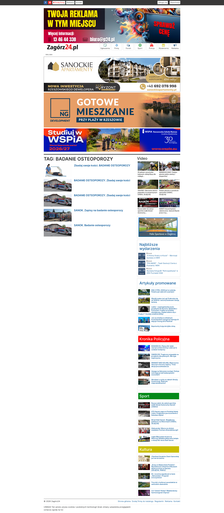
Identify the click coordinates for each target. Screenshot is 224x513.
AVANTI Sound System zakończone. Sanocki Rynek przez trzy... (169, 211)
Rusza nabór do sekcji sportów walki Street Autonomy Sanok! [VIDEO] (163, 405)
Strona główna (124, 501)
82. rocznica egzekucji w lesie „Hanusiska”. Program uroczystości (163, 476)
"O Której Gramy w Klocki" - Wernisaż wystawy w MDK (162, 255)
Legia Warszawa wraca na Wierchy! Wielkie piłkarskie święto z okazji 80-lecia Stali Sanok (164, 438)
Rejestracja (175, 2)
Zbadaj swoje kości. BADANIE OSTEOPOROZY (102, 165)
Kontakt (79, 2)
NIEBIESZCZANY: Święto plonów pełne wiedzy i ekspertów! (168, 174)
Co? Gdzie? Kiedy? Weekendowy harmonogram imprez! (164, 491)
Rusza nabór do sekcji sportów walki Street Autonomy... (145, 211)
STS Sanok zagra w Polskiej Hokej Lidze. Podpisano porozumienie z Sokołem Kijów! (164, 413)
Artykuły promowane (157, 283)
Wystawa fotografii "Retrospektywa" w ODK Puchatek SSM (162, 271)
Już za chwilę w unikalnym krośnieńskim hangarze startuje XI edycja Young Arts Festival (165, 319)
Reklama (70, 2)
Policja (151, 48)
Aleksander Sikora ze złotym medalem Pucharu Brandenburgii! (164, 429)
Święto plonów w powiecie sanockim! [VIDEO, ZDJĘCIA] (168, 192)
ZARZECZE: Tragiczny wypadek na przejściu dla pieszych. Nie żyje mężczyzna (165, 356)
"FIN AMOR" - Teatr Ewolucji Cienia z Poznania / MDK (162, 263)
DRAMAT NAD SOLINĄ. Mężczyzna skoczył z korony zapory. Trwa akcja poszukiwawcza (164, 364)
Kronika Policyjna (154, 339)
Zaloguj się (162, 2)
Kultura (145, 449)
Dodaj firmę (59, 2)
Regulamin (159, 501)
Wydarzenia (163, 48)
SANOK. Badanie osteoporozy (92, 225)
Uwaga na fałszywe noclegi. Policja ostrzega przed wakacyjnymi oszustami (165, 373)
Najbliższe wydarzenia (149, 246)
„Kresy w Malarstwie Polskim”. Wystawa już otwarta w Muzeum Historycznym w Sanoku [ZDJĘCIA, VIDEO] (164, 467)
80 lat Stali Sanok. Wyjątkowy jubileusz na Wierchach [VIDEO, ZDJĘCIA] (164, 421)
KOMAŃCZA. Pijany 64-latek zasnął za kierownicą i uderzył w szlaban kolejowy (164, 348)
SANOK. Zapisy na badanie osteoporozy (98, 210)
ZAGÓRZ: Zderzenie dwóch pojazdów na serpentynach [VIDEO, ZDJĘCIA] (147, 192)
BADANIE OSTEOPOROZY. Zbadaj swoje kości (102, 180)
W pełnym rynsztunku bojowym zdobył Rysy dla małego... (147, 174)
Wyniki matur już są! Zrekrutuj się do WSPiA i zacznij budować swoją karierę (165, 300)
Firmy (116, 48)
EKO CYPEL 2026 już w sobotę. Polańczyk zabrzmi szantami (163, 291)
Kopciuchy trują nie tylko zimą (163, 326)
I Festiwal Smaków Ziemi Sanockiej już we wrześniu (165, 457)
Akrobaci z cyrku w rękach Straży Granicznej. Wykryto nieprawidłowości (164, 381)
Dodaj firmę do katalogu (142, 501)
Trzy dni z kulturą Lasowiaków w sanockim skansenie (164, 483)
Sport (140, 48)
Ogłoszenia (105, 48)
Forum (128, 48)
